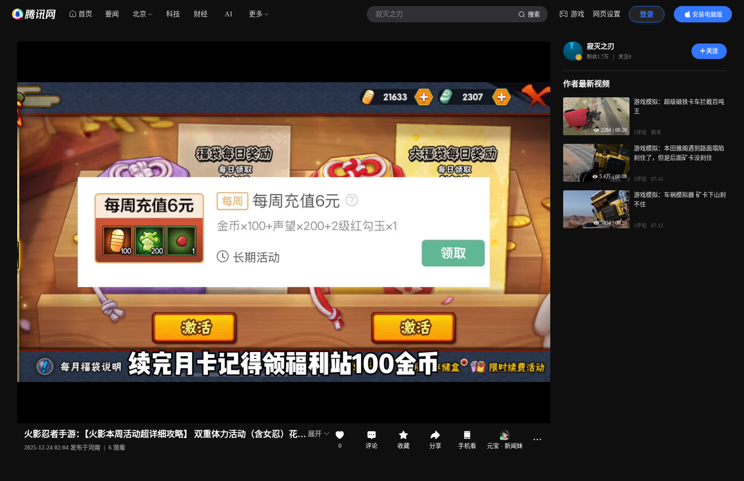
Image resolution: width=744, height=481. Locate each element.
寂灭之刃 (600, 46)
